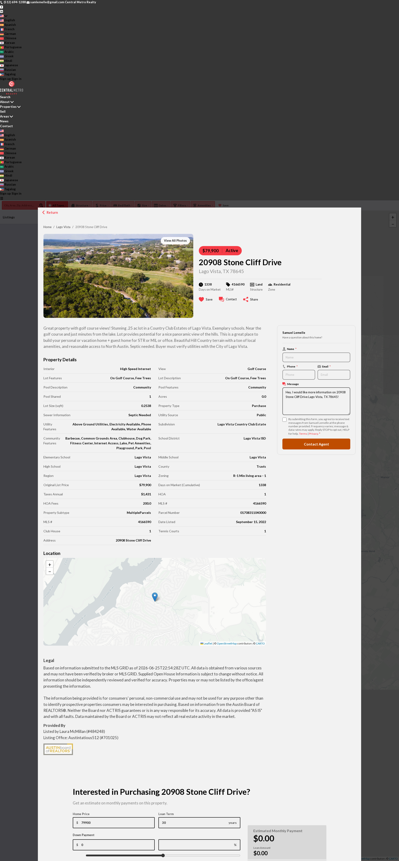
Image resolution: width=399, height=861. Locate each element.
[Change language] (3, 16)
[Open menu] (1, 198)
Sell (3, 111)
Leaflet (207, 643)
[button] (155, 597)
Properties (8, 106)
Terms (303, 433)
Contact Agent (316, 444)
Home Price (81, 814)
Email (326, 366)
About (5, 102)
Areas (4, 116)
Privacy (313, 433)
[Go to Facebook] (1, 7)
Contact (6, 126)
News (4, 121)
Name (291, 348)
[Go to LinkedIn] (1, 11)
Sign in (16, 79)
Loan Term (166, 814)
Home (47, 227)
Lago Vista (63, 227)
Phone (292, 366)
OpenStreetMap (227, 643)
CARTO (260, 643)
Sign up (5, 79)
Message (293, 383)
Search (5, 97)
